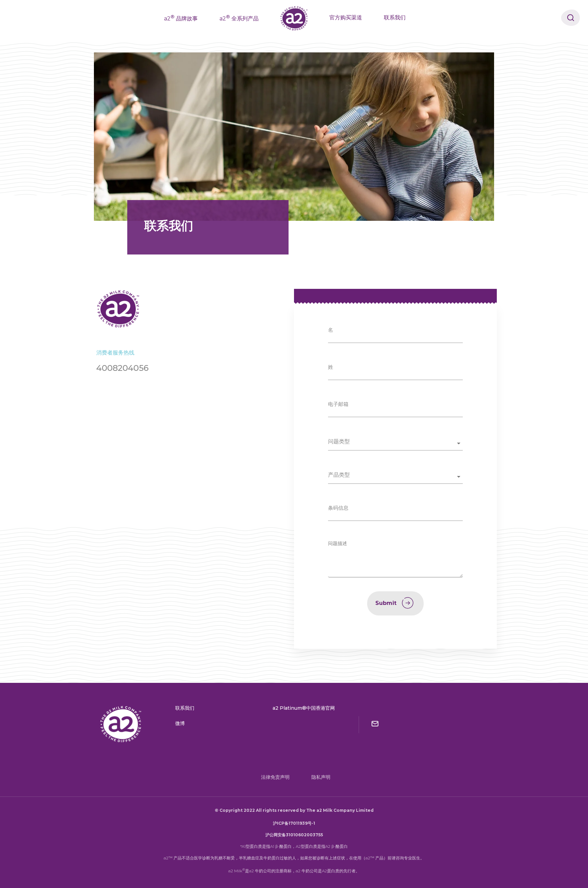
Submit (385, 603)
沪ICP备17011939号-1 (294, 823)
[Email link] (375, 725)
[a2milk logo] (121, 724)
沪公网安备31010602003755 (294, 834)
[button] (395, 443)
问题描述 (337, 543)
